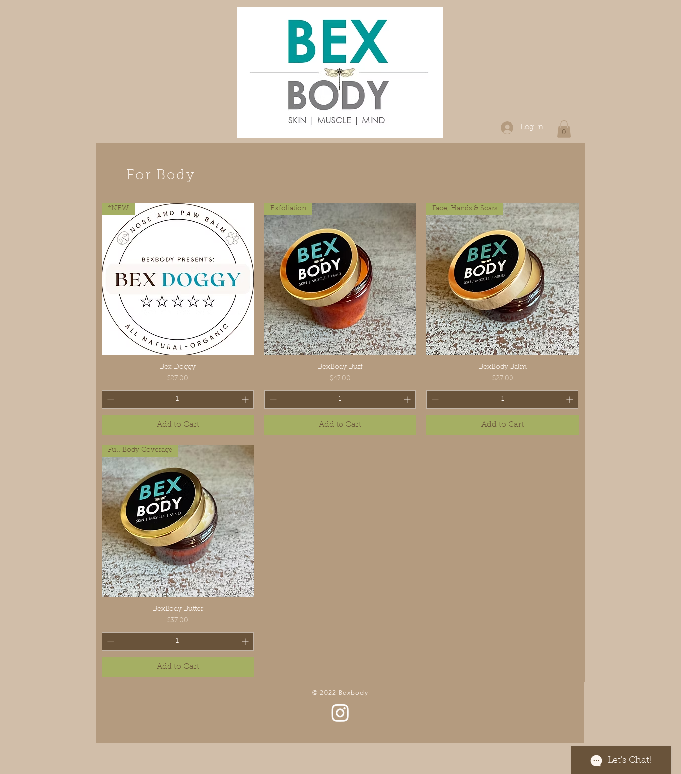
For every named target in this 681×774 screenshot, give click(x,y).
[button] (564, 129)
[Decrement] (109, 399)
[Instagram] (340, 712)
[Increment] (246, 399)
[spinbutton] (178, 399)
